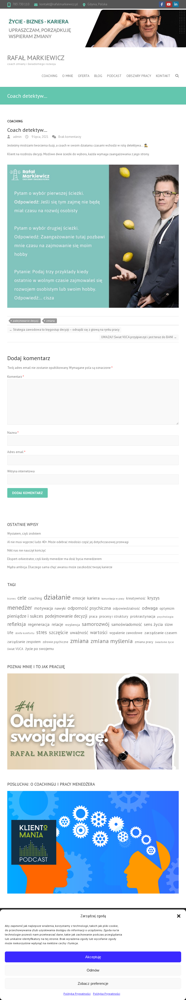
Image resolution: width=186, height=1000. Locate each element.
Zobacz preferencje (93, 983)
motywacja (43, 608)
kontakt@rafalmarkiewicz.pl (58, 4)
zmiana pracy (144, 642)
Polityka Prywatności (77, 993)
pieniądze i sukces (25, 616)
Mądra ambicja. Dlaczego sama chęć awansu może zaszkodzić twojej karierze (59, 567)
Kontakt (163, 76)
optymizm (167, 608)
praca (93, 616)
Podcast (114, 76)
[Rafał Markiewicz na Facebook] (162, 4)
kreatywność (136, 598)
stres (41, 632)
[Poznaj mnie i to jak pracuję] (93, 676)
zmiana (50, 320)
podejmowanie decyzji (26, 320)
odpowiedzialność (126, 608)
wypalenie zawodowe (125, 632)
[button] (178, 916)
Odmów (93, 970)
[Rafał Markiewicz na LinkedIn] (176, 4)
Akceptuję (93, 957)
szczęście (58, 632)
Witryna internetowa (21, 471)
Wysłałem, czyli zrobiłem (24, 533)
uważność (79, 632)
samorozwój (95, 624)
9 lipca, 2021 (39, 137)
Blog (98, 76)
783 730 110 (21, 4)
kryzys (153, 598)
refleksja (16, 624)
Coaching (49, 76)
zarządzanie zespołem (24, 641)
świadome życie (164, 642)
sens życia (153, 624)
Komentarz (15, 377)
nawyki (60, 608)
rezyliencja (72, 624)
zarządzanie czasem (160, 632)
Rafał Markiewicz (35, 57)
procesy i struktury (113, 616)
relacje (57, 624)
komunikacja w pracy (112, 598)
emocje (78, 598)
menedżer (19, 607)
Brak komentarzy (69, 137)
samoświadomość (126, 624)
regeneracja (39, 624)
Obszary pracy (138, 76)
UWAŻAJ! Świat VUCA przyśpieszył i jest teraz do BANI (139, 337)
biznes (11, 598)
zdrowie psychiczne (55, 642)
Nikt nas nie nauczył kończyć (26, 550)
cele (21, 597)
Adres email (16, 452)
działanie (57, 596)
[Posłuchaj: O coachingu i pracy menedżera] (93, 793)
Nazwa (13, 433)
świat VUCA (15, 649)
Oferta (83, 76)
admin (17, 137)
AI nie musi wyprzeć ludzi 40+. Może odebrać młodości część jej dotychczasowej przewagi (68, 542)
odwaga (150, 608)
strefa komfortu (24, 633)
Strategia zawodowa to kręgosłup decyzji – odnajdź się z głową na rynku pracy (64, 330)
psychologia (165, 616)
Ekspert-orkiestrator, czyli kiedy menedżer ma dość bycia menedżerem (54, 559)
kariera (93, 598)
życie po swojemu (39, 648)
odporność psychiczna (89, 608)
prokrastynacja (142, 616)
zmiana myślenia (112, 641)
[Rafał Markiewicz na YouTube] (169, 4)
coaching (35, 598)
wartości (99, 632)
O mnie (67, 76)
